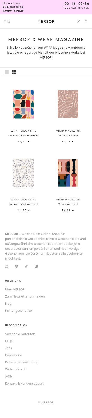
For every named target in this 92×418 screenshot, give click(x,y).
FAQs (9, 341)
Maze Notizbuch (68, 135)
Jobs (8, 348)
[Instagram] (6, 265)
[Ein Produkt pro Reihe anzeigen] (7, 72)
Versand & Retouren (20, 334)
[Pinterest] (16, 265)
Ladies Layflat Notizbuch (24, 204)
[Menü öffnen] (7, 21)
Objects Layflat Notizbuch (23, 135)
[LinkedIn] (36, 265)
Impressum (13, 355)
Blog (8, 303)
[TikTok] (26, 265)
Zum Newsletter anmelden (25, 296)
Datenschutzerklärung (21, 362)
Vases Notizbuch (68, 204)
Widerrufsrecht (16, 369)
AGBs (9, 376)
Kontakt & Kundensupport (24, 383)
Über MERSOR (15, 289)
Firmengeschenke (18, 310)
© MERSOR (46, 402)
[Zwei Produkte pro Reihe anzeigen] (14, 72)
